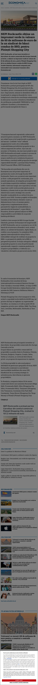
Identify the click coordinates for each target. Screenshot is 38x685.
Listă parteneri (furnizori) (7, 677)
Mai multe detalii (9, 658)
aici (18, 664)
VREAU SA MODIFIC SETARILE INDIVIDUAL (19, 682)
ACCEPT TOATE (18, 680)
